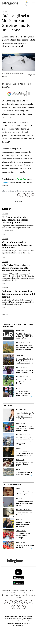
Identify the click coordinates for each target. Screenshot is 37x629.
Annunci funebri (24, 593)
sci (32, 191)
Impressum (23, 590)
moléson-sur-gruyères (23, 191)
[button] (6, 602)
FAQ (8, 593)
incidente (11, 191)
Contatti (31, 590)
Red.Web (6, 87)
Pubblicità (14, 593)
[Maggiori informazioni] (29, 93)
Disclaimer (15, 590)
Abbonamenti (6, 590)
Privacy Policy (8, 595)
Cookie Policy (20, 595)
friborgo (4, 191)
